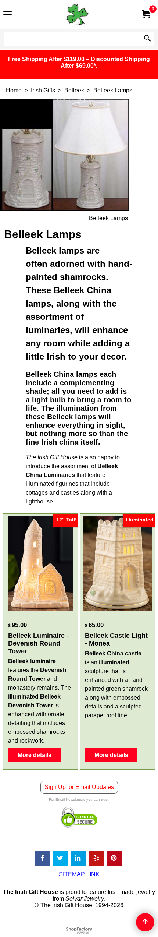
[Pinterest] (114, 858)
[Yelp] (96, 858)
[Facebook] (42, 858)
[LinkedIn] (78, 858)
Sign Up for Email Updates (79, 787)
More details (34, 755)
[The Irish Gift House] (77, 14)
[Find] (147, 39)
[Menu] (7, 15)
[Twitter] (60, 858)
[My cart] (145, 14)
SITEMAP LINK (79, 874)
